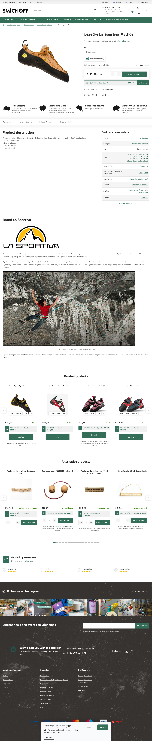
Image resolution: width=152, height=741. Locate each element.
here (58, 732)
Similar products (66, 122)
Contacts (5, 676)
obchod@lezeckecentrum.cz (80, 648)
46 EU (145, 161)
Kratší (146, 173)
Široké (140, 179)
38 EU (129, 154)
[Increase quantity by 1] (119, 74)
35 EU (86, 414)
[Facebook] (126, 651)
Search (95, 10)
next (148, 410)
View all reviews (27, 561)
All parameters (124, 203)
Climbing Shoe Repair (85, 676)
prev (3, 410)
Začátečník (144, 166)
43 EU (135, 158)
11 (86, 542)
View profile (138, 591)
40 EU (135, 154)
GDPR (42, 707)
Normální (133, 179)
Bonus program (83, 686)
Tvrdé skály (143, 190)
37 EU (25, 414)
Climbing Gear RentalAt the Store (85, 681)
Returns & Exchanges (47, 695)
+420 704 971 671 (113, 7)
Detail (21, 437)
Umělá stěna (133, 190)
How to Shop (44, 676)
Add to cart (134, 74)
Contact (39, 2)
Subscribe (142, 626)
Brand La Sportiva (25, 122)
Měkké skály (143, 192)
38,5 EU (52, 414)
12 (89, 542)
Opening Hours (8, 680)
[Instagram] (131, 651)
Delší (141, 173)
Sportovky (135, 184)
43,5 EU (142, 158)
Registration (144, 2)
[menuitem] (10, 20)
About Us (5, 688)
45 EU (140, 161)
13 (92, 542)
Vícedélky (144, 184)
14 (95, 542)
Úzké (146, 179)
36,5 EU (18, 414)
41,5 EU (135, 156)
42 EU (141, 156)
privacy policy (114, 631)
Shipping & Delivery (46, 688)
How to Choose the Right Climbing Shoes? (54, 680)
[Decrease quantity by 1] (112, 74)
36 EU (12, 414)
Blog (31, 2)
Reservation (82, 690)
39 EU (59, 414)
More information (123, 41)
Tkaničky (144, 197)
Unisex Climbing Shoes (139, 143)
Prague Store (7, 684)
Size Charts (44, 684)
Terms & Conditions (46, 703)
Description (7, 122)
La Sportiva (109, 89)
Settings (49, 737)
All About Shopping (9, 2)
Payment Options (45, 692)
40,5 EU (142, 154)
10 (83, 542)
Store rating (23, 2)
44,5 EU (133, 161)
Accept (103, 727)
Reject (89, 727)
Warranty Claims (45, 699)
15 (97, 542)
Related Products (45, 122)
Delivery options (144, 65)
